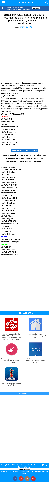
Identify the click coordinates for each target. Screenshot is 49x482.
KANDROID (4, 471)
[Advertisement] (24, 55)
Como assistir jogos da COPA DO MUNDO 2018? (24, 158)
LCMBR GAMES (25, 471)
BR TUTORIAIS (14, 471)
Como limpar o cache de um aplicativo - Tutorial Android (11, 361)
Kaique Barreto (26, 467)
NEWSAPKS (25, 2)
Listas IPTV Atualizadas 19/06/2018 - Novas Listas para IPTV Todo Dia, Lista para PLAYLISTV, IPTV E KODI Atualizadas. (24, 19)
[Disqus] (24, 428)
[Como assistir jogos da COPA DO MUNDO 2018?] (11, 381)
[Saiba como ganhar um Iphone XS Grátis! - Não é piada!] (35, 356)
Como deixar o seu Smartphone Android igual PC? (24, 161)
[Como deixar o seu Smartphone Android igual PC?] (35, 331)
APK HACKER (36, 471)
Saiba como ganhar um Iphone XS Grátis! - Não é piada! (24, 155)
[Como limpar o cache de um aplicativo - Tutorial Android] (11, 356)
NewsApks (17, 465)
